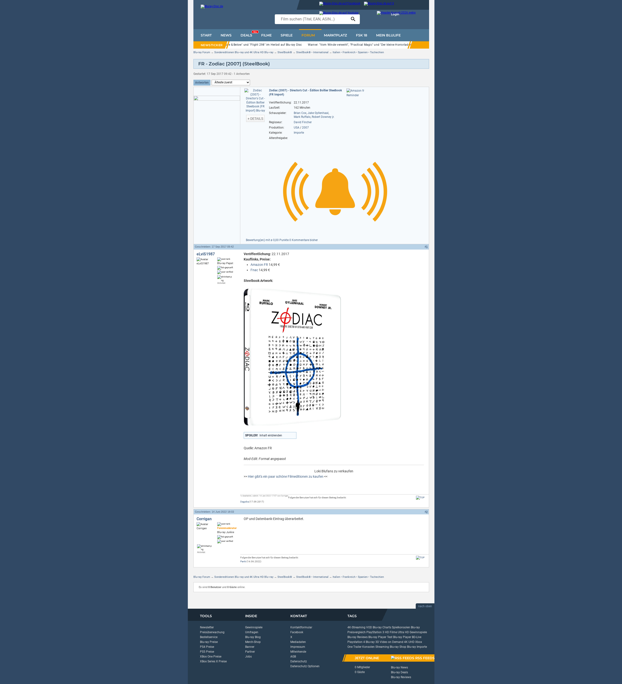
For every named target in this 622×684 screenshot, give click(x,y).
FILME (266, 35)
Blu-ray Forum (201, 52)
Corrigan (204, 519)
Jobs (248, 656)
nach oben (425, 606)
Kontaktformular (301, 627)
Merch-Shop (253, 642)
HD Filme (391, 632)
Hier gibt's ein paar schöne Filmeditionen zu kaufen (285, 476)
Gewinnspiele (253, 627)
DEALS (249, 34)
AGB (293, 656)
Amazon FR (259, 265)
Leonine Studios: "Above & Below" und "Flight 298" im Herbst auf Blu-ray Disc (250, 44)
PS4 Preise (207, 647)
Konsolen (368, 647)
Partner (250, 651)
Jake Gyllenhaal (318, 113)
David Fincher (303, 122)
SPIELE (287, 35)
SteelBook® (284, 52)
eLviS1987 (206, 254)
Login (395, 14)
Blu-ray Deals (399, 672)
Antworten (202, 82)
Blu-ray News (399, 667)
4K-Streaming (356, 627)
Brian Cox (300, 113)
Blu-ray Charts (382, 627)
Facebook (296, 632)
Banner (249, 647)
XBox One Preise (210, 656)
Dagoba (244, 501)
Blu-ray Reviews (357, 637)
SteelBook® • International (312, 52)
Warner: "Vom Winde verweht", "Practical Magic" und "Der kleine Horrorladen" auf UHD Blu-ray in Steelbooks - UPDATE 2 (389, 44)
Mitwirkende (298, 651)
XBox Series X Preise (213, 661)
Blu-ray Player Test (380, 637)
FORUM (308, 35)
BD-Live (416, 637)
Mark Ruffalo (302, 117)
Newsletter (207, 627)
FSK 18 (361, 35)
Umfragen (251, 632)
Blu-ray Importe (417, 647)
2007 (305, 127)
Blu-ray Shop (398, 647)
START (206, 35)
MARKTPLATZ (335, 35)
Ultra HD (403, 632)
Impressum (297, 647)
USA (296, 127)
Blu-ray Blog (253, 637)
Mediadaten (298, 642)
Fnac (254, 270)
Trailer (357, 647)
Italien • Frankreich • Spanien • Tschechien (358, 52)
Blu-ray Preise (209, 642)
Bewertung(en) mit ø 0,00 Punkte (267, 240)
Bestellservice (208, 637)
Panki (243, 561)
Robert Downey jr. (323, 117)
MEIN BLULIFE (388, 35)
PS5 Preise (207, 651)
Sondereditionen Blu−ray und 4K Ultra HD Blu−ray (243, 52)
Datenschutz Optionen (305, 666)
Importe (299, 132)
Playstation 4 (356, 642)
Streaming (382, 647)
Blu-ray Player (402, 637)
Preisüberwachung (212, 632)
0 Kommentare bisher (303, 240)
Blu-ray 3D (372, 642)
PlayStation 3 (375, 632)
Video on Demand (391, 642)
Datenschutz (298, 661)
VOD (369, 627)
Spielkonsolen (401, 627)
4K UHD (409, 642)
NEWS (226, 35)
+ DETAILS (255, 119)
